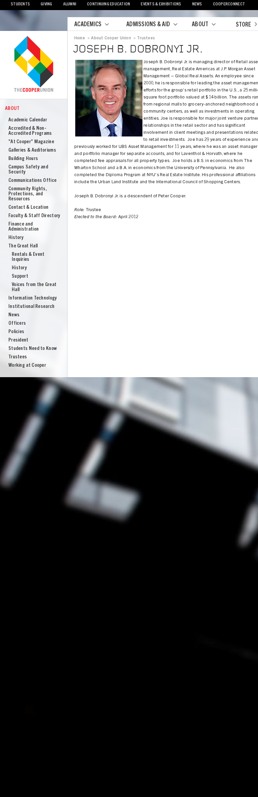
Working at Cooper (27, 365)
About (200, 25)
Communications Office (32, 180)
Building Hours (23, 158)
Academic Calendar (27, 120)
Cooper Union (33, 64)
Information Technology (32, 298)
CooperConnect (229, 4)
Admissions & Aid (148, 25)
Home (79, 38)
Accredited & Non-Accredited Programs (30, 131)
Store (243, 25)
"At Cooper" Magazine (31, 142)
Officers (17, 323)
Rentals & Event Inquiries (28, 257)
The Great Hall (23, 246)
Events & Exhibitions (161, 4)
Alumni (70, 4)
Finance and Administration (23, 227)
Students (20, 4)
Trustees (17, 357)
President (18, 340)
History (16, 237)
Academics (87, 25)
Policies (16, 331)
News (197, 4)
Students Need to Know (32, 348)
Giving (46, 4)
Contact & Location (28, 207)
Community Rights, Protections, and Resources (27, 194)
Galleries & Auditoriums (32, 150)
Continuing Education (108, 4)
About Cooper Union (111, 38)
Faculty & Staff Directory (34, 215)
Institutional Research (31, 306)
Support (20, 276)
